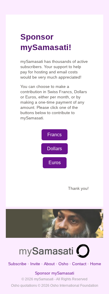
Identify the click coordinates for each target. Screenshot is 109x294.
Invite (35, 263)
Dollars (54, 148)
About (49, 263)
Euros (55, 162)
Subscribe (17, 263)
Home (95, 263)
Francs (54, 134)
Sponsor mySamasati (54, 273)
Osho (63, 263)
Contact (79, 263)
